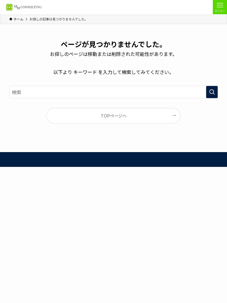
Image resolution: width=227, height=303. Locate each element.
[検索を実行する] (212, 92)
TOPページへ (114, 115)
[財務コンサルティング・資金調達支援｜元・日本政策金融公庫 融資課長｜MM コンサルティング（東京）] (23, 7)
